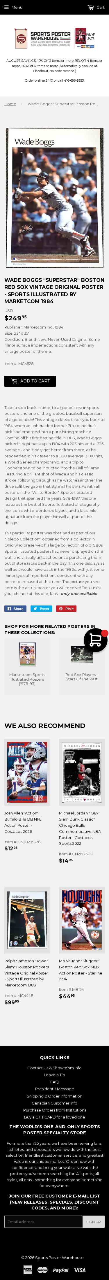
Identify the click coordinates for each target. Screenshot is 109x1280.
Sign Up (93, 1222)
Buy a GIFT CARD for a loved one (54, 1117)
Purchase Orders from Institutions (54, 1110)
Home (10, 103)
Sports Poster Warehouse (59, 1257)
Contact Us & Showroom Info (54, 1067)
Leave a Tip (54, 1074)
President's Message (54, 1088)
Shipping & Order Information (54, 1096)
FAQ (54, 1081)
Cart (100, 7)
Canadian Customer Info (54, 1103)
